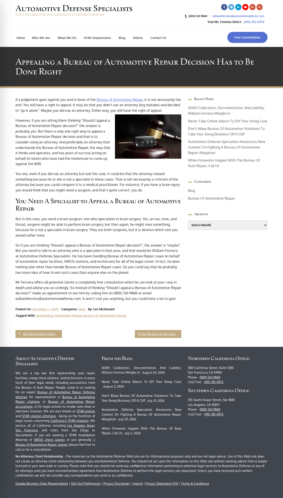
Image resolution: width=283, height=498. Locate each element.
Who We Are (41, 38)
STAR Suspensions (97, 38)
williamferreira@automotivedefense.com (238, 16)
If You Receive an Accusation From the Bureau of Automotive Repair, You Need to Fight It (159, 334)
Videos (137, 38)
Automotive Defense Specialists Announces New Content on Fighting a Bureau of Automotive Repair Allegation (226, 147)
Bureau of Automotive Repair (120, 99)
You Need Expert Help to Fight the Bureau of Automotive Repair (42, 334)
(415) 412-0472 (254, 22)
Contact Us (157, 38)
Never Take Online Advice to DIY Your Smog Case (227, 121)
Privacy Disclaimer (116, 483)
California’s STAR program (69, 421)
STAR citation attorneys (39, 416)
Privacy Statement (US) (162, 483)
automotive (44, 315)
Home (21, 38)
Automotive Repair (68, 315)
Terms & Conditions (195, 483)
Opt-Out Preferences (86, 483)
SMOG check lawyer (49, 440)
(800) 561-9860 (210, 377)
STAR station (86, 411)
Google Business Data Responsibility (41, 483)
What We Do (66, 38)
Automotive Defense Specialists (73, 8)
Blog (121, 38)
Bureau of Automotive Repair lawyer (41, 444)
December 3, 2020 (46, 309)
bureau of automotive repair (105, 315)
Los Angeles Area (80, 425)
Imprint (138, 483)
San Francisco (26, 430)
